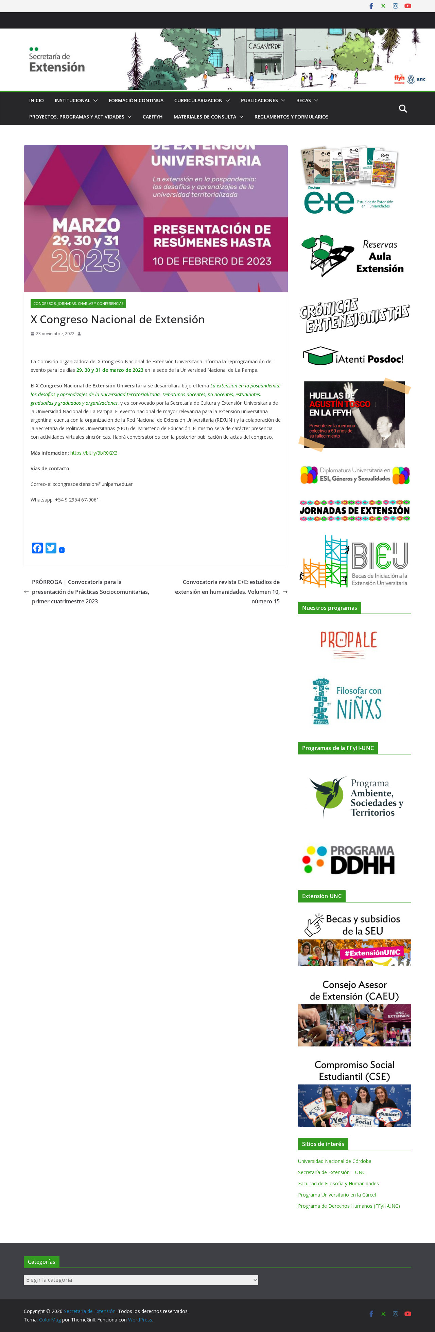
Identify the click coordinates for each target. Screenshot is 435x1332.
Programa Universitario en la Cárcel (337, 1194)
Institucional (72, 100)
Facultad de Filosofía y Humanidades (338, 1183)
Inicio (36, 100)
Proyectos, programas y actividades (76, 116)
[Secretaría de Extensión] (217, 33)
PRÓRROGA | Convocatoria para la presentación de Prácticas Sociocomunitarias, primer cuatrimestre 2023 (90, 591)
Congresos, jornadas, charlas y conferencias (78, 303)
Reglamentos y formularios (292, 116)
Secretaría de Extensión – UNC (331, 1172)
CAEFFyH (153, 116)
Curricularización (198, 100)
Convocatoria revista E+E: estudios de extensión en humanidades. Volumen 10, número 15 (227, 591)
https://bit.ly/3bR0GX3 (94, 453)
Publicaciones (259, 100)
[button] (94, 100)
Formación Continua (136, 100)
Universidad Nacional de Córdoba (334, 1161)
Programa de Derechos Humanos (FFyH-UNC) (349, 1206)
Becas (303, 100)
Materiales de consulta (205, 116)
